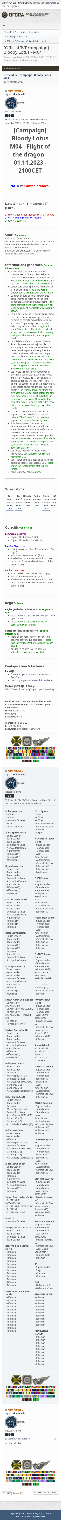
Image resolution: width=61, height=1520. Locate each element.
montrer (55, 505)
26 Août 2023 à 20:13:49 (16, 119)
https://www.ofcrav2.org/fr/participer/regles (33, 617)
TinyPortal (14, 1513)
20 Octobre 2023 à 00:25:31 (17, 800)
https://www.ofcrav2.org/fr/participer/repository (29, 689)
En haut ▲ (46, 1513)
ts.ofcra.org (15, 725)
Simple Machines (38, 1517)
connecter (51, 2)
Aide (22, 1513)
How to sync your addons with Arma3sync (31, 680)
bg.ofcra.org (19, 710)
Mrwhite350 (15, 90)
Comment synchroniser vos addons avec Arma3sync (31, 676)
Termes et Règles (33, 1513)
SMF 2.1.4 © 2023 (23, 1517)
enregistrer (12, 6)
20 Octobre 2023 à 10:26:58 (17, 1438)
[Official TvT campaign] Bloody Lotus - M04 (28, 76)
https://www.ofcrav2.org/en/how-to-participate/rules (29, 623)
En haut (7, 1493)
